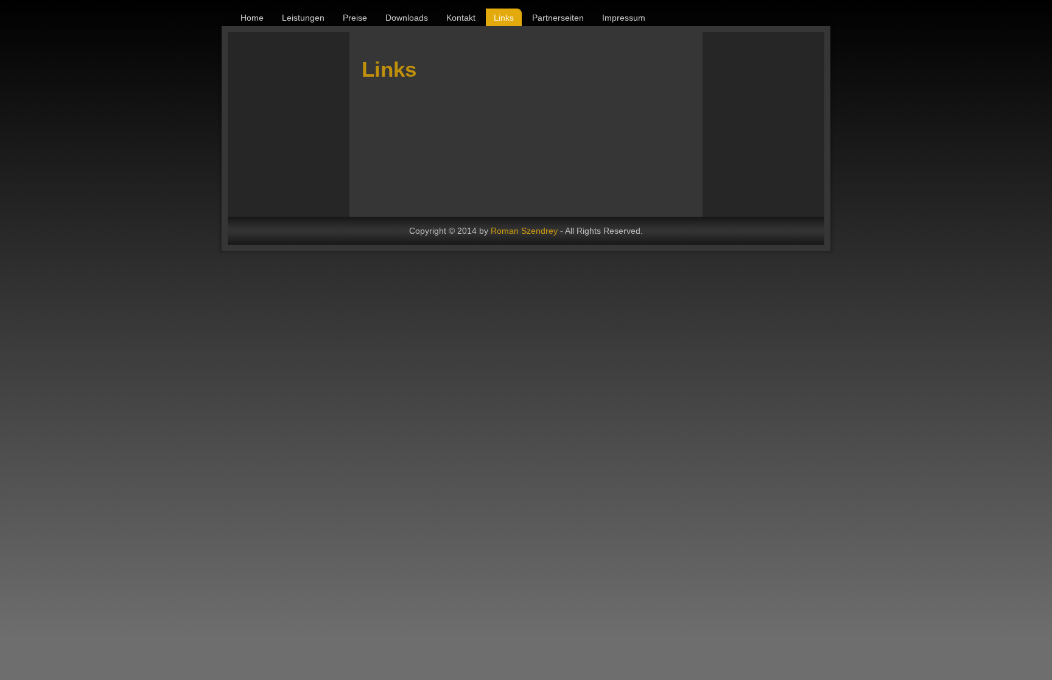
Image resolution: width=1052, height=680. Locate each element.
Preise (355, 18)
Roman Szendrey (524, 231)
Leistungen (303, 18)
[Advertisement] (851, 123)
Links (504, 18)
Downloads (406, 18)
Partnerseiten (558, 18)
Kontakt (460, 18)
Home (252, 18)
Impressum (623, 18)
